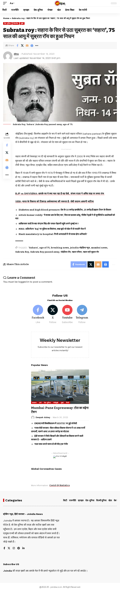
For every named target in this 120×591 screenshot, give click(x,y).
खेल (110, 500)
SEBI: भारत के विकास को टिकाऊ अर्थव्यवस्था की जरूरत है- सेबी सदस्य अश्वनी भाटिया (54, 201)
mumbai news (99, 247)
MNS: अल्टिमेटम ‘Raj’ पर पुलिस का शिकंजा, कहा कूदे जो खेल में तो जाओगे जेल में (52, 228)
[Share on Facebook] (17, 45)
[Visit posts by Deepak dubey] (33, 417)
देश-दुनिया (7, 23)
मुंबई (22, 23)
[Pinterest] (18, 548)
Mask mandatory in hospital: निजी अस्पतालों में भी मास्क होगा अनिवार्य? (53, 234)
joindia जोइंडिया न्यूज (80, 247)
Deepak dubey (43, 417)
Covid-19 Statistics (59, 485)
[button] (5, 3)
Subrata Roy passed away (44, 252)
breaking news (60, 247)
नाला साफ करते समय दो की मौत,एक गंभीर (51, 444)
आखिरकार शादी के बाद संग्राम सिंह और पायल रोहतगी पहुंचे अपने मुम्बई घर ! (49, 223)
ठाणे (40, 402)
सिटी (67, 402)
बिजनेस (15, 23)
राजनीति (72, 500)
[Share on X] (22, 45)
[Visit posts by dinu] (7, 56)
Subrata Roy (22, 252)
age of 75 (44, 247)
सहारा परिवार (77, 252)
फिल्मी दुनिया (101, 500)
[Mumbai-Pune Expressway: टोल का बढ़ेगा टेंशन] (60, 386)
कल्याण (34, 402)
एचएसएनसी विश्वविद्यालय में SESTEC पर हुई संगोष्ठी (55, 423)
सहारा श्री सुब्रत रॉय (91, 252)
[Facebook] (38, 314)
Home (6, 18)
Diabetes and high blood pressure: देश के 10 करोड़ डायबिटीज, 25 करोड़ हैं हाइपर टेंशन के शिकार (65, 209)
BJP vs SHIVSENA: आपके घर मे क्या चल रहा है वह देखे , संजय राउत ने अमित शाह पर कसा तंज (60, 193)
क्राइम (81, 500)
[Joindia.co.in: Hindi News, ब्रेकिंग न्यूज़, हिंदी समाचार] (60, 3)
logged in (23, 281)
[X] (53, 314)
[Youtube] (67, 314)
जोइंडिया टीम (66, 252)
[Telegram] (82, 314)
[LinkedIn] (23, 548)
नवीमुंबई (55, 402)
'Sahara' (33, 247)
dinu (16, 54)
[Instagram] (13, 548)
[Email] (27, 45)
